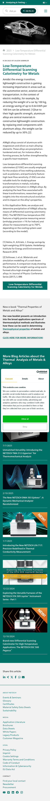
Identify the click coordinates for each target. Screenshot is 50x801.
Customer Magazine (13, 738)
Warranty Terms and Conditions (19, 759)
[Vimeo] (8, 792)
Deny (25, 427)
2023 (9, 50)
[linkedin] (13, 792)
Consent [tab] (9, 379)
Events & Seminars (12, 697)
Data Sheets (9, 728)
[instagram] (21, 792)
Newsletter (8, 783)
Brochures (8, 725)
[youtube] (4, 792)
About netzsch (9, 693)
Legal (5, 745)
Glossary (7, 700)
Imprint (6, 752)
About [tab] (41, 379)
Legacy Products (11, 734)
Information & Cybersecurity (17, 765)
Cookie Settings (10, 756)
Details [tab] (25, 379)
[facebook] (17, 792)
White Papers (9, 731)
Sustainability (9, 710)
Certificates (8, 703)
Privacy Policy (9, 749)
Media (5, 717)
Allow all (25, 419)
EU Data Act (9, 769)
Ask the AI (30, 11)
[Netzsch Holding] (4, 2)
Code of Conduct (11, 762)
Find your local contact (14, 780)
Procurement (9, 787)
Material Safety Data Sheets (17, 707)
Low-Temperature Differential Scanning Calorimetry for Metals (25, 285)
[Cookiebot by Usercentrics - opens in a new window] (36, 372)
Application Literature (14, 721)
